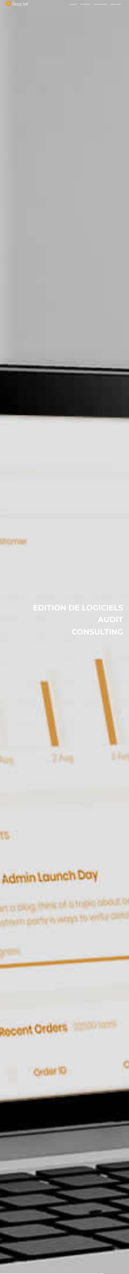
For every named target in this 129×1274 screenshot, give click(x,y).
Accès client (116, 4)
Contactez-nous (101, 4)
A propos (73, 4)
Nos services (85, 4)
